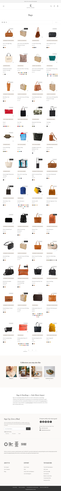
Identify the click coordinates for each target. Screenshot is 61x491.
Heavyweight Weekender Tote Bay (8, 175)
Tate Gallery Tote (6, 201)
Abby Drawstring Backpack (21, 230)
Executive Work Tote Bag (22, 68)
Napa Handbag (49, 281)
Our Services (46, 473)
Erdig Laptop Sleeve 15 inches (22, 339)
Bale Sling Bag (49, 147)
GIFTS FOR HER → (24, 378)
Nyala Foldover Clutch (7, 308)
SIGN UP (28, 428)
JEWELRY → (11, 378)
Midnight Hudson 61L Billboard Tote (36, 148)
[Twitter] (51, 422)
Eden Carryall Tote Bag (37, 256)
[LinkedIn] (41, 422)
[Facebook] (43, 422)
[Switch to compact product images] (6, 22)
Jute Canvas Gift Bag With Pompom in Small (23, 44)
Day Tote (19, 122)
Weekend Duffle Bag (36, 122)
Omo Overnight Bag (7, 43)
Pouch (4, 122)
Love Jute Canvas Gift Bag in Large (23, 309)
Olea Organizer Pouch (51, 43)
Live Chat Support (27, 473)
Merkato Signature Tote (51, 201)
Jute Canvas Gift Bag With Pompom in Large (52, 97)
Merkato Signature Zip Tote (37, 339)
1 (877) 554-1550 (44, 428)
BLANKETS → (37, 378)
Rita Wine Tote (6, 97)
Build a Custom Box (48, 475)
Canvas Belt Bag (6, 147)
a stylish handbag (28, 402)
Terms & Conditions (22, 487)
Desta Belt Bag (6, 256)
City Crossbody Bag (7, 338)
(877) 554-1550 (34, 1)
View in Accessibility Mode (44, 487)
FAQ (25, 469)
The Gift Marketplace (48, 467)
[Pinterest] (48, 422)
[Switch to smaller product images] (4, 22)
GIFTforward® (47, 471)
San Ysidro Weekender (51, 174)
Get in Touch (26, 467)
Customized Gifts (47, 478)
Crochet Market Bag (36, 43)
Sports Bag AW (49, 338)
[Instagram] (46, 422)
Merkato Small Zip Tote (37, 281)
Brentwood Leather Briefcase (7, 282)
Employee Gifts (47, 480)
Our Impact (6, 467)
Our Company (7, 469)
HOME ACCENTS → (49, 379)
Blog (5, 471)
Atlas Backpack (49, 229)
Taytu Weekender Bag (37, 97)
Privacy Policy (15, 487)
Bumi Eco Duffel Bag (50, 256)
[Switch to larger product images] (2, 22)
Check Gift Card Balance (29, 471)
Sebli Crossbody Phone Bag (37, 175)
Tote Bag (48, 122)
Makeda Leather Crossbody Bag (20, 282)
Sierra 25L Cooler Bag (22, 174)
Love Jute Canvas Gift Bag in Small (23, 97)
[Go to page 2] (36, 350)
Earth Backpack (20, 201)
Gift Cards (46, 469)
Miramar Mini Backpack (51, 308)
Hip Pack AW (35, 201)
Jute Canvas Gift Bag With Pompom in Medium (37, 69)
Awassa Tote (34, 229)
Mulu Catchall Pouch (7, 229)
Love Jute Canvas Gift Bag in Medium (23, 257)
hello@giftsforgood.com (45, 430)
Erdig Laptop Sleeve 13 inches (37, 309)
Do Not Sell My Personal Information (32, 487)
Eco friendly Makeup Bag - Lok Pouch (52, 69)
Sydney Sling (20, 147)
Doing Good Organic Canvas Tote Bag (7, 69)
